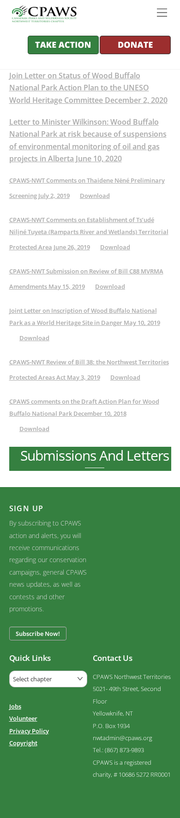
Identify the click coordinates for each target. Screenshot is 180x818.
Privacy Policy (29, 731)
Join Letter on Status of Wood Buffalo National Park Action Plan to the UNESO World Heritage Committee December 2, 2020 (88, 87)
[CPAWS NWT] (43, 17)
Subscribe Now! (38, 633)
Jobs (15, 706)
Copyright (23, 743)
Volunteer (23, 718)
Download (95, 195)
